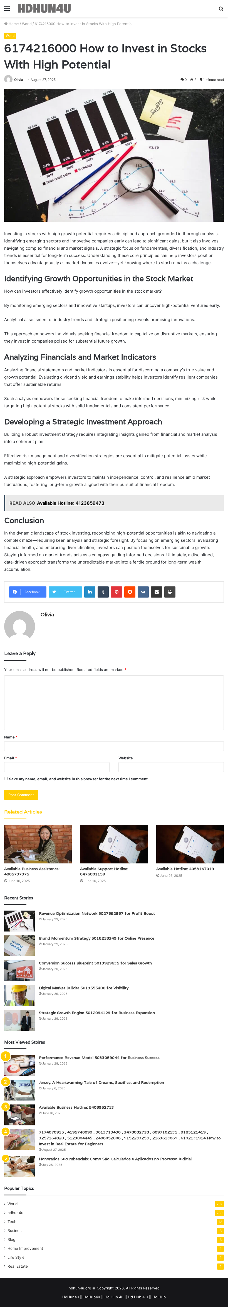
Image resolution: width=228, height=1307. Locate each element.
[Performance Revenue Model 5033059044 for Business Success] (19, 1065)
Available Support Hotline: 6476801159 (104, 871)
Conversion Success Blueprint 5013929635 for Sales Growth (95, 963)
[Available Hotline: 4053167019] (190, 844)
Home (13, 23)
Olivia (18, 80)
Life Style (16, 1257)
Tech (12, 1221)
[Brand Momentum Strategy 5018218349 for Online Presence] (19, 945)
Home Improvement (25, 1248)
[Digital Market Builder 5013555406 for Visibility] (19, 995)
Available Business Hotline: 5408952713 (76, 1107)
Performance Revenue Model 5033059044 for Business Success (99, 1057)
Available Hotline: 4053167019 (185, 868)
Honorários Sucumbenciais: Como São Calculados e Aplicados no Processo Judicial (115, 1158)
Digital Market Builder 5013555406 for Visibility (83, 987)
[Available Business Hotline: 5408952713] (19, 1114)
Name (11, 737)
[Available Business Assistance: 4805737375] (38, 844)
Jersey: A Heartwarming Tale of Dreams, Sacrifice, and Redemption (101, 1082)
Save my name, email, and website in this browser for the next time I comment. (79, 779)
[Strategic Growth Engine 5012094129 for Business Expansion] (19, 1020)
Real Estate (18, 1266)
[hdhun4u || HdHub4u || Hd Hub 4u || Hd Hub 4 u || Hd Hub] (44, 8)
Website (125, 758)
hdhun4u (15, 1212)
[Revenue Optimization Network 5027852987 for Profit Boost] (19, 921)
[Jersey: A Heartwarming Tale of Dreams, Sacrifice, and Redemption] (19, 1090)
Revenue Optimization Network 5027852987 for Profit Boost (97, 913)
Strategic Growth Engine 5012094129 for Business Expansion (97, 1012)
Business (15, 1230)
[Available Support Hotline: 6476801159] (114, 844)
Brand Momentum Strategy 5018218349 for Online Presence (96, 938)
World (27, 23)
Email (10, 758)
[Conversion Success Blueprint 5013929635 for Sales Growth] (19, 970)
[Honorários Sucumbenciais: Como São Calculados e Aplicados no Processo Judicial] (19, 1166)
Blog (11, 1239)
